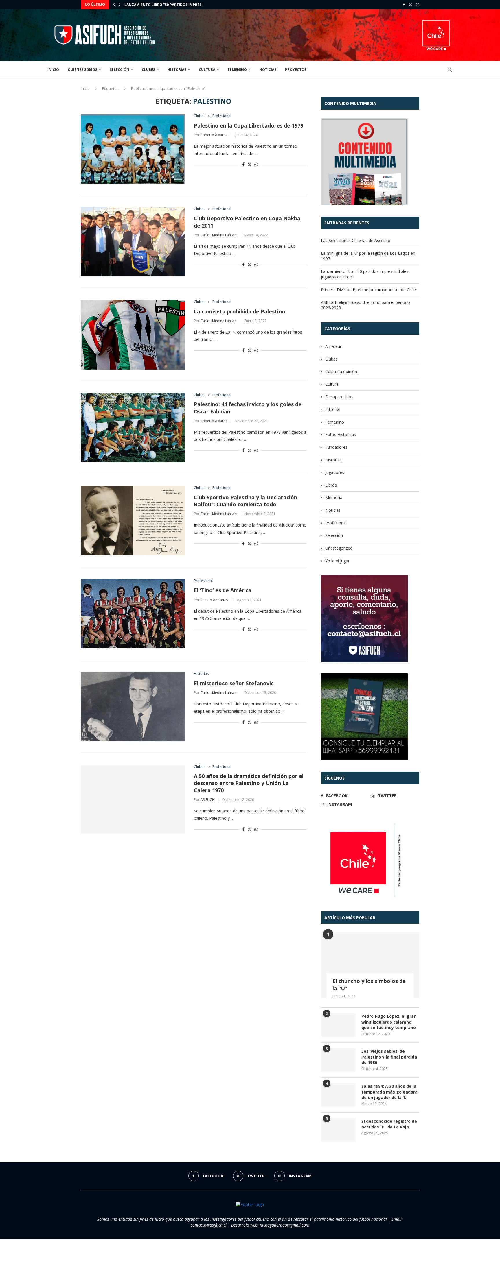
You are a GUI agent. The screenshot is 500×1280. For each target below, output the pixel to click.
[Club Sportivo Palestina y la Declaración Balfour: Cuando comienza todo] (133, 520)
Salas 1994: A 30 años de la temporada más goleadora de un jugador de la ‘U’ (389, 1091)
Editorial (332, 409)
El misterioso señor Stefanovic (233, 683)
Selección (119, 69)
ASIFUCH (208, 799)
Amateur (333, 346)
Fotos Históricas (340, 434)
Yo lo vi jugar (337, 561)
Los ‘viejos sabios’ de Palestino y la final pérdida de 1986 (389, 1056)
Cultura (207, 69)
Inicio (53, 69)
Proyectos (295, 69)
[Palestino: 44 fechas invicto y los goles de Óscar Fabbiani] (133, 427)
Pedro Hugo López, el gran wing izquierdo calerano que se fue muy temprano (388, 1021)
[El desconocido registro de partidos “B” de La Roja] (338, 1130)
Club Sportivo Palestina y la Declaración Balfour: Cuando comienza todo (245, 501)
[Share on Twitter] (249, 164)
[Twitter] (410, 4)
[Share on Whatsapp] (256, 164)
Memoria (333, 497)
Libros (331, 485)
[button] (114, 4)
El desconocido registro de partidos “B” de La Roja (389, 1124)
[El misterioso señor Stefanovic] (133, 706)
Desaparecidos (339, 396)
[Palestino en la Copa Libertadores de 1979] (133, 148)
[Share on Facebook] (243, 164)
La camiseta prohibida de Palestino (239, 311)
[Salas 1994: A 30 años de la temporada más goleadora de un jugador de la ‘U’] (338, 1095)
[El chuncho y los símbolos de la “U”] (370, 965)
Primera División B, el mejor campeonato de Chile (173, 4)
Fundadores (336, 447)
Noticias (267, 69)
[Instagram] (417, 4)
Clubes (148, 69)
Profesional (336, 523)
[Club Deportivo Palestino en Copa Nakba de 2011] (133, 241)
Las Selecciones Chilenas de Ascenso (355, 240)
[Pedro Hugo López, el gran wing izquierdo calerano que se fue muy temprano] (338, 1025)
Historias (177, 69)
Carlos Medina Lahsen (219, 234)
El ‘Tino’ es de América (222, 590)
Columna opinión (341, 371)
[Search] (450, 69)
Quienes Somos (82, 69)
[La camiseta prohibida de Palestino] (133, 334)
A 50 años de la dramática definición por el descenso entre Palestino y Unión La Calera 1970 (249, 783)
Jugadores (334, 472)
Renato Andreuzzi (215, 599)
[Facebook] (404, 4)
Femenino (237, 69)
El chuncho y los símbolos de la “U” (369, 985)
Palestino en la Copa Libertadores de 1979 (248, 125)
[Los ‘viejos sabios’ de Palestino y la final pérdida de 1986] (338, 1060)
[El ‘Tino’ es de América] (133, 613)
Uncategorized (338, 548)
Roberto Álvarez (214, 134)
